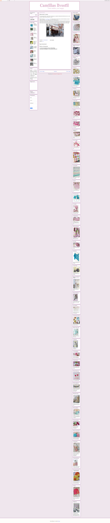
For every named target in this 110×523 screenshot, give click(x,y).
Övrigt (31, 78)
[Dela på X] (51, 40)
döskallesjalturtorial (32, 76)
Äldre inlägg (68, 71)
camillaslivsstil (32, 75)
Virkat (35, 74)
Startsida (55, 71)
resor (43, 41)
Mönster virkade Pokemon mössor (35, 55)
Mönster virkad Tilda (35, 37)
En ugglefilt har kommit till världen (35, 47)
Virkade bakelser (35, 51)
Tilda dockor (31, 71)
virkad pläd (31, 77)
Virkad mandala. (32, 72)
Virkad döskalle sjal (35, 63)
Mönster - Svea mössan (35, 33)
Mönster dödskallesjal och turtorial (35, 24)
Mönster (31, 70)
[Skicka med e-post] (50, 40)
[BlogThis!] (51, 40)
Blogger (59, 521)
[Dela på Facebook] (52, 40)
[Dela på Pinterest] (53, 40)
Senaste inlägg (42, 71)
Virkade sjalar (32, 74)
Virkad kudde (35, 71)
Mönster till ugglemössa (35, 59)
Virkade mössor (35, 73)
